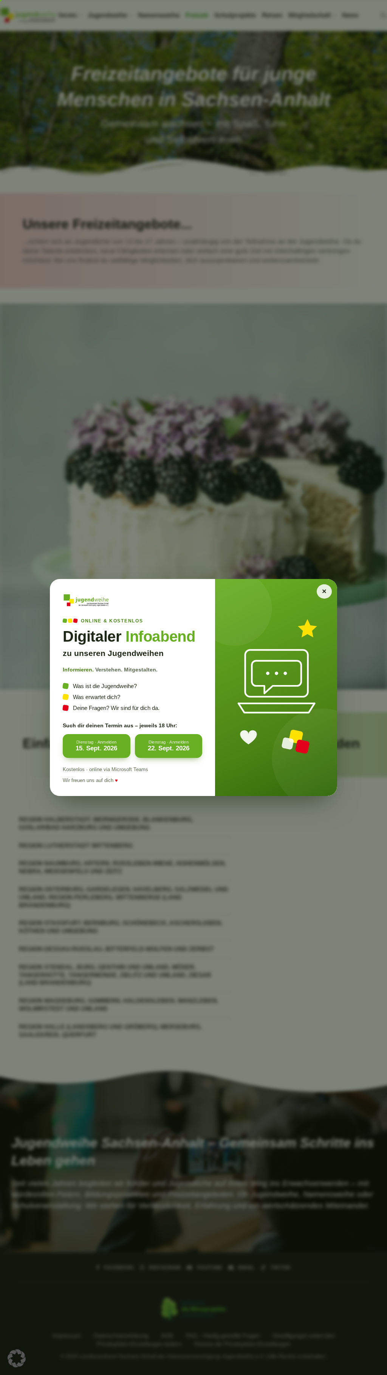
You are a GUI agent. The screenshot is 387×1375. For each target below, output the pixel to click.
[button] (16, 1358)
